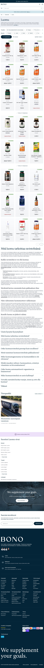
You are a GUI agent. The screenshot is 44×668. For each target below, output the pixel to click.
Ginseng (34, 585)
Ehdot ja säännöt (26, 664)
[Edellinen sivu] (37, 244)
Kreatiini (23, 586)
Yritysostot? (3, 615)
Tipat (38, 33)
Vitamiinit (3, 578)
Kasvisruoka (24, 598)
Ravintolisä (25, 578)
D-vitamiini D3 (3, 581)
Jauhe (17, 33)
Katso (28, 11)
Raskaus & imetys (15, 601)
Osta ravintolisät (21, 500)
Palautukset (24, 617)
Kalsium (13, 581)
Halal (23, 597)
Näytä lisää (4, 457)
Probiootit (24, 583)
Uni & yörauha (14, 593)
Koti (1, 14)
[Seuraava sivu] (41, 244)
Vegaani (23, 593)
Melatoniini (24, 585)
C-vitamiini (3, 583)
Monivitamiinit (3, 580)
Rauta (13, 585)
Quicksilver (35, 600)
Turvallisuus (41, 664)
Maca (34, 586)
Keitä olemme (3, 613)
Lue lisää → (15, 25)
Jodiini (13, 586)
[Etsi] (41, 8)
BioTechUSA (35, 598)
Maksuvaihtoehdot (26, 615)
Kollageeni (24, 581)
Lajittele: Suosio (38, 36)
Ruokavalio (7, 14)
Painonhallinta (3, 598)
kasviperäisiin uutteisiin (6, 267)
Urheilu (13, 595)
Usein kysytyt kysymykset (16, 615)
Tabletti (31, 33)
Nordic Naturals (36, 597)
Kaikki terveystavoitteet (16, 603)
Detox (2, 595)
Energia (29, 29)
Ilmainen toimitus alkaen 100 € (23, 1)
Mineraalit (14, 578)
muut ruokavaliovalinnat (30, 326)
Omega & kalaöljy (25, 580)
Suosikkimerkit (37, 591)
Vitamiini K (3, 586)
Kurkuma (34, 581)
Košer (23, 600)
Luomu (13, 14)
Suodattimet (7, 36)
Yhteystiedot (14, 613)
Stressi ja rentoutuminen (16, 597)
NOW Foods (35, 593)
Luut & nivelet (3, 593)
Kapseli (9, 33)
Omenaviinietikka (36, 583)
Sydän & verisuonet (4, 600)
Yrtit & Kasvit (36, 578)
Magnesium (14, 580)
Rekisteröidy (38, 523)
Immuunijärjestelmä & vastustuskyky (15, 29)
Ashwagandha (36, 580)
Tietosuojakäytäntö (34, 664)
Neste (24, 33)
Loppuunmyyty (36, 108)
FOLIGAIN (35, 595)
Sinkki (13, 583)
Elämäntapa (25, 591)
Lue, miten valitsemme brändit (20, 310)
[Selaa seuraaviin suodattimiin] (42, 30)
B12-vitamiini (3, 585)
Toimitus (24, 613)
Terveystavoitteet (5, 591)
